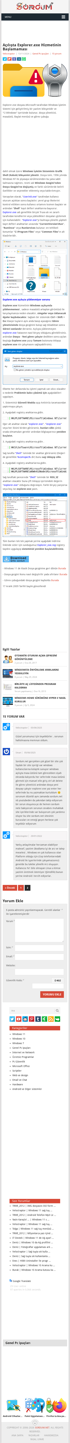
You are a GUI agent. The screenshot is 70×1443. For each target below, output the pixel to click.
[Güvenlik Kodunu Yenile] (57, 980)
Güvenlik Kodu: (15, 980)
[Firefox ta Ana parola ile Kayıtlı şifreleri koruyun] (56, 1405)
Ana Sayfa (17, 1435)
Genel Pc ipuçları (40, 53)
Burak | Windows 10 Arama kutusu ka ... (34, 1270)
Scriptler (17, 1070)
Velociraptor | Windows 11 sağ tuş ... (32, 1210)
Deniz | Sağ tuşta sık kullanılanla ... (31, 1256)
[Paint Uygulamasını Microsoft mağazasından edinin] (35, 1405)
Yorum (10, 921)
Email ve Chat (19, 1080)
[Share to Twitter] (5, 59)
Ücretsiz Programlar (23, 1057)
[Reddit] (25, 1019)
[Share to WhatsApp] (24, 59)
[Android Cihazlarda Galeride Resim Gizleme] (13, 1405)
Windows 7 (18, 1043)
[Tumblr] (38, 1019)
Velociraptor (9, 53)
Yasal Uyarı (37, 1439)
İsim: (9, 947)
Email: (10, 956)
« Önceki (10, 887)
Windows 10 (18, 1038)
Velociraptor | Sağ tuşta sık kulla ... (31, 1251)
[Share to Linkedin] (19, 59)
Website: (10, 965)
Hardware (17, 1084)
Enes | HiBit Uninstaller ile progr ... (31, 1260)
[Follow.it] (57, 1019)
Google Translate (21, 1281)
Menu (8, 17)
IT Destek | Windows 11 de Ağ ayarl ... (33, 1238)
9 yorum (18, 705)
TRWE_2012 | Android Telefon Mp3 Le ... (34, 1215)
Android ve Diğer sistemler (27, 1089)
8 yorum (18, 677)
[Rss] (51, 1019)
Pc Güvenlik (18, 1061)
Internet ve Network (23, 1052)
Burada (62, 568)
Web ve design (20, 1075)
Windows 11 (18, 1034)
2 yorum (18, 663)
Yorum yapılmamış (23, 691)
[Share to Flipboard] (9, 59)
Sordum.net (42, 1427)
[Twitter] (12, 1019)
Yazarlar (33, 1435)
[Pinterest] (31, 1019)
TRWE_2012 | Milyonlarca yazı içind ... (32, 1233)
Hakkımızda (51, 1435)
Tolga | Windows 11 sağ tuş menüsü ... (33, 1228)
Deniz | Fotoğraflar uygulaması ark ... (32, 1247)
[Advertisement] (35, 31)
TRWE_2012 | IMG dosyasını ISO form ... (34, 1205)
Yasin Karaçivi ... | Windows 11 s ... (30, 1219)
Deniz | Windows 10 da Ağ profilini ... (32, 1242)
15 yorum (57, 53)
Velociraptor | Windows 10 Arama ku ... (33, 1265)
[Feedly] (44, 1019)
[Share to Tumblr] (14, 59)
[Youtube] (18, 1019)
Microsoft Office (21, 1066)
